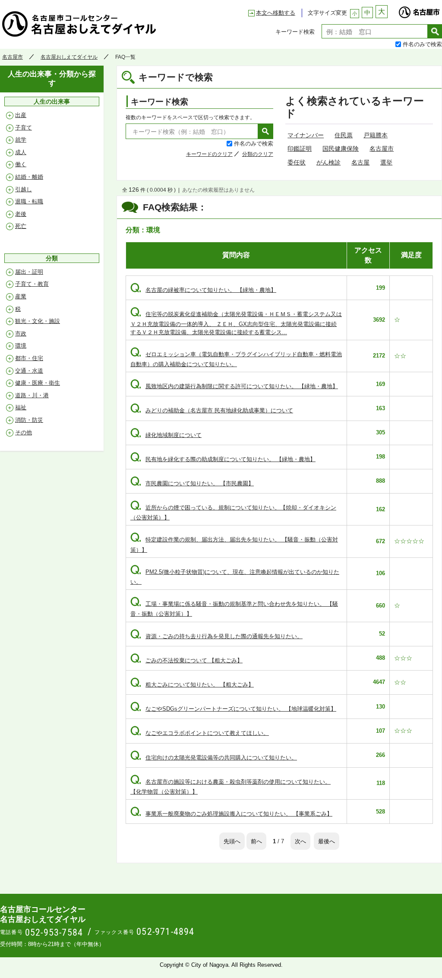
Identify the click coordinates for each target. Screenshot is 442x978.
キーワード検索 (295, 31)
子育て (23, 127)
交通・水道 (29, 370)
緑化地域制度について (166, 435)
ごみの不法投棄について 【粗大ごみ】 (186, 660)
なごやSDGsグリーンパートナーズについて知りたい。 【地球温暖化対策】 (233, 709)
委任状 (296, 162)
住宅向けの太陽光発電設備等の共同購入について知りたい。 (213, 757)
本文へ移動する (275, 12)
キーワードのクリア (209, 154)
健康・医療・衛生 (37, 383)
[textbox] (375, 31)
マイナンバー (305, 135)
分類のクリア (257, 154)
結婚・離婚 (29, 177)
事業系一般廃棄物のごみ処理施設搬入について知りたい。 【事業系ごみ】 (231, 813)
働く (20, 164)
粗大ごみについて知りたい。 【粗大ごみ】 (192, 684)
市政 (20, 333)
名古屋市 (419, 10)
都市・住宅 (29, 358)
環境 (20, 345)
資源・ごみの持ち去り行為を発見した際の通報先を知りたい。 (216, 636)
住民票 (344, 135)
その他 (23, 432)
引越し (23, 189)
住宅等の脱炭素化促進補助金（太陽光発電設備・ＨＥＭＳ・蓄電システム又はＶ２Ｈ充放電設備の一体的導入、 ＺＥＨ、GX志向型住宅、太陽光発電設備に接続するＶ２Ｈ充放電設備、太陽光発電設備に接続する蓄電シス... (236, 323)
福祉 (20, 407)
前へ (256, 841)
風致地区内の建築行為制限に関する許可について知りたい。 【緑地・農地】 (234, 386)
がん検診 (328, 162)
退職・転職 (29, 201)
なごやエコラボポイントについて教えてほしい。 (199, 733)
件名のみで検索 (422, 44)
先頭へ (232, 841)
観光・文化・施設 (37, 321)
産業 (20, 296)
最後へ (326, 841)
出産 (20, 115)
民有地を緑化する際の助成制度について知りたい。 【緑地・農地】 (223, 459)
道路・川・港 (32, 395)
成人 (20, 152)
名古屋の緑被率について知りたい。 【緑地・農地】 (203, 290)
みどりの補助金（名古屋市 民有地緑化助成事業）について (211, 410)
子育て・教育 (32, 284)
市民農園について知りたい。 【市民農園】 (192, 483)
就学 (20, 139)
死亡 (20, 226)
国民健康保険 (340, 148)
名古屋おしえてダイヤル (69, 57)
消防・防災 (29, 420)
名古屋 (360, 162)
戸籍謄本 (375, 135)
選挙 (386, 162)
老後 (20, 214)
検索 (435, 31)
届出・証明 (29, 272)
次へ (300, 841)
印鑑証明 (299, 148)
